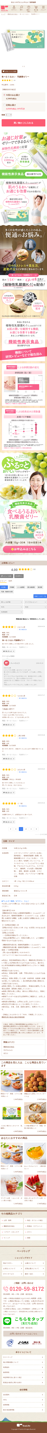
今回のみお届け (13, 97)
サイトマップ (7, 1357)
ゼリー (5, 1053)
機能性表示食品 (12, 14)
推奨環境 (6, 1372)
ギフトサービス (8, 1274)
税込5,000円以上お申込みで (23, 2)
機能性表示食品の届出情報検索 (13, 1017)
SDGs (5, 1400)
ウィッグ (7, 1238)
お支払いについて (9, 1268)
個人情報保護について (10, 1362)
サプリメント (8, 1050)
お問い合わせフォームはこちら (23, 1334)
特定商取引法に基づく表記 (12, 1377)
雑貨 (28, 1238)
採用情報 (6, 1405)
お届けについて (30, 1263)
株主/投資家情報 (8, 1410)
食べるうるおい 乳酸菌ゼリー (17, 647)
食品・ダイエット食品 (35, 1220)
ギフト (29, 1232)
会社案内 (6, 1395)
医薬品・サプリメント (35, 1226)
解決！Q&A (29, 1274)
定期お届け (15, 107)
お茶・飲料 (7, 1220)
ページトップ (23, 1250)
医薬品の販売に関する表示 (12, 1382)
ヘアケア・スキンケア (11, 1232)
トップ (3, 14)
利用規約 (6, 1367)
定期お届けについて (32, 1268)
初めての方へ (7, 1263)
